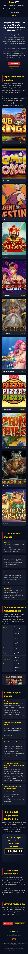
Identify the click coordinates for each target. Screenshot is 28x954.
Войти (14, 15)
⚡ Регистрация (14, 63)
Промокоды (17, 8)
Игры (23, 8)
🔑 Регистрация (8, 923)
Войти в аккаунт (19, 923)
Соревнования (20, 5)
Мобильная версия (8, 8)
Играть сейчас (14, 68)
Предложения (11, 5)
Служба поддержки (14, 12)
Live (5, 5)
